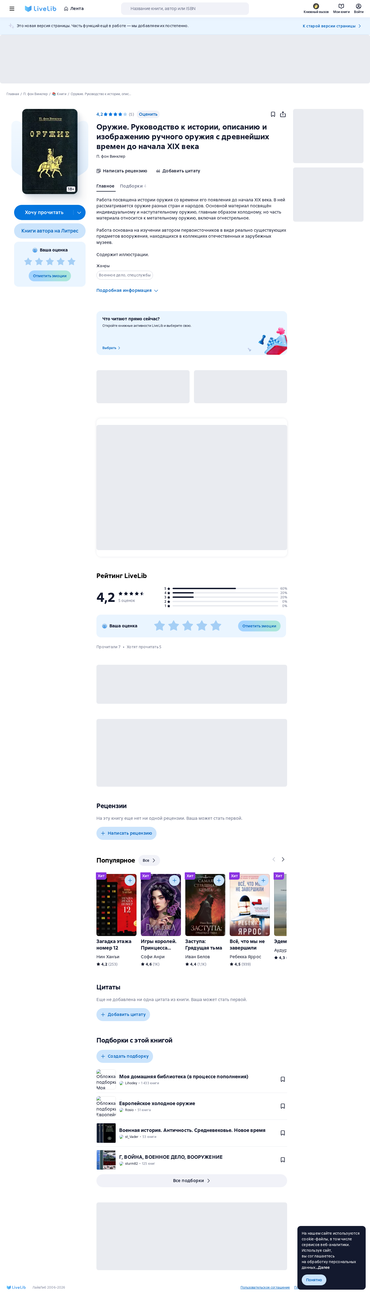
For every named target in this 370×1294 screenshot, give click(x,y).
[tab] (106, 187)
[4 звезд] (60, 261)
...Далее (323, 1267)
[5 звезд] (71, 261)
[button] (49, 151)
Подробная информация (124, 290)
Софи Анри (153, 957)
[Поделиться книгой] (282, 114)
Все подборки (188, 1180)
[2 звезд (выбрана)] (110, 114)
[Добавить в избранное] (273, 114)
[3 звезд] (50, 261)
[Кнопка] (274, 859)
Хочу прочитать (44, 212)
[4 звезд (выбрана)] (120, 114)
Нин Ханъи (107, 957)
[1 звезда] (28, 261)
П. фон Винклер (111, 156)
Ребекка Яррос (245, 957)
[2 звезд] (39, 261)
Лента (77, 8)
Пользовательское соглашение (265, 1287)
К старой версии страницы (329, 26)
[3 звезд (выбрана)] (115, 114)
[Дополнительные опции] (79, 212)
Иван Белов (197, 957)
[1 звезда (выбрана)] (105, 114)
